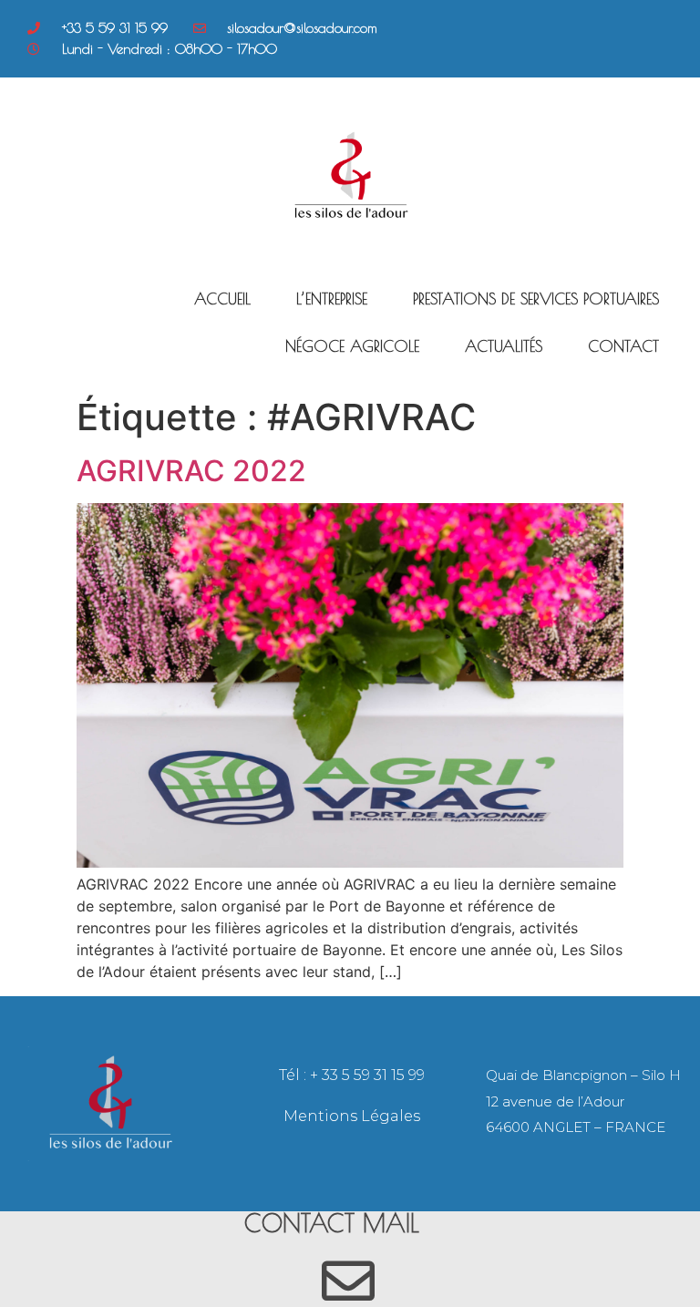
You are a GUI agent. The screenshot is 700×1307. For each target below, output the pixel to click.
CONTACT (623, 346)
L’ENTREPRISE (331, 299)
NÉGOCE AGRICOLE (352, 346)
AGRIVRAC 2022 (191, 471)
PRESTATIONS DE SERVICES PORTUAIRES (536, 299)
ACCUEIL (222, 299)
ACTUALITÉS (503, 346)
